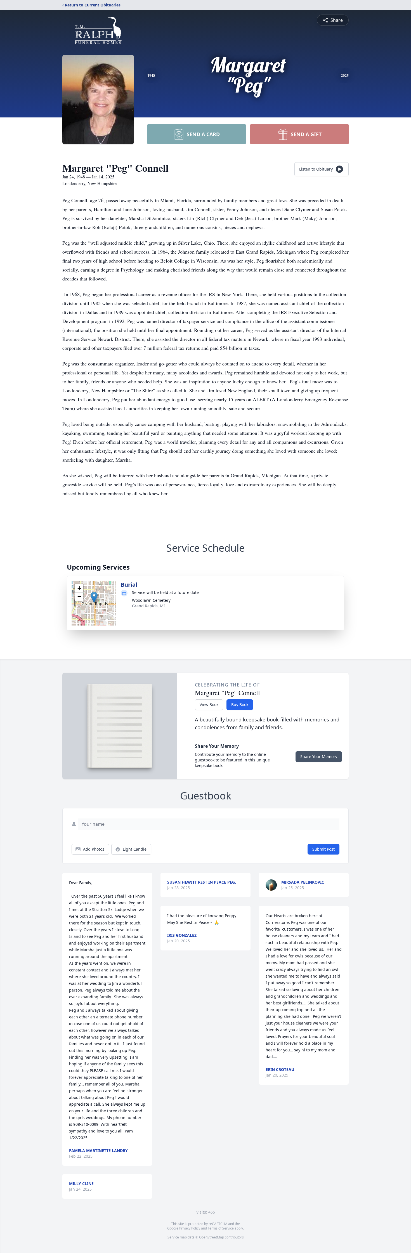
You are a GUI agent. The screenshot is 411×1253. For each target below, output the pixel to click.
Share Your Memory (318, 756)
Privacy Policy (189, 1228)
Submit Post (323, 849)
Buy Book (239, 704)
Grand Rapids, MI (148, 605)
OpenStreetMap (211, 1237)
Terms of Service (221, 1228)
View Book (209, 704)
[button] (94, 597)
